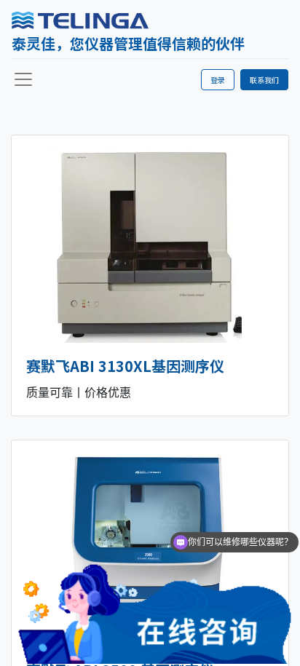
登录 (217, 79)
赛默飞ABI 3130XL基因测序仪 (125, 365)
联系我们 (264, 79)
